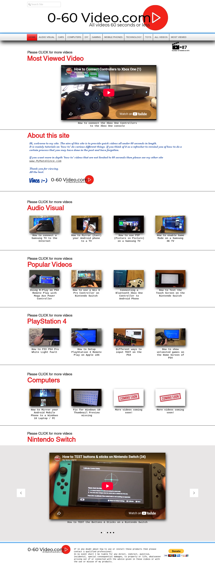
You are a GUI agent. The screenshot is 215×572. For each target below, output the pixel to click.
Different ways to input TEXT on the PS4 (129, 352)
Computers (43, 380)
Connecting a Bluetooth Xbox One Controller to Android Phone (129, 294)
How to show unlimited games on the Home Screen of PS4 (170, 353)
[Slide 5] (113, 532)
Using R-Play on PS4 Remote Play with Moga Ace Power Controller (44, 294)
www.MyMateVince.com (45, 161)
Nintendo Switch (51, 439)
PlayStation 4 (47, 321)
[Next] (194, 493)
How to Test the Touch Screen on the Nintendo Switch (170, 293)
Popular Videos (49, 264)
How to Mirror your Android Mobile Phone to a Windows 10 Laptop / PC (44, 414)
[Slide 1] (101, 532)
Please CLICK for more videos (49, 52)
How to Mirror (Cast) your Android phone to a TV (86, 238)
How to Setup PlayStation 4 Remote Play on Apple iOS (86, 352)
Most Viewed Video (55, 58)
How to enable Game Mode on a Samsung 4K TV (170, 238)
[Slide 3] (107, 532)
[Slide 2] (104, 532)
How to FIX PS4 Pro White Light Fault (44, 351)
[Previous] (21, 493)
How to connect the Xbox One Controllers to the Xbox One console (107, 125)
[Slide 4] (110, 532)
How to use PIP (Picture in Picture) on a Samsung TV (129, 238)
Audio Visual (45, 208)
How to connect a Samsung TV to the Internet (44, 238)
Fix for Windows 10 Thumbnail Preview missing (86, 412)
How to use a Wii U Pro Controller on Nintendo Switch (86, 293)
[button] (176, 553)
